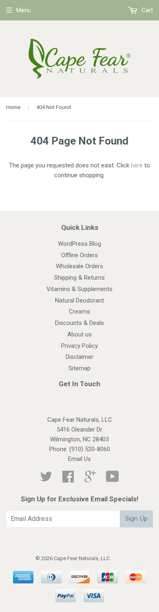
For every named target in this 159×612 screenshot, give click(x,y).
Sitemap (79, 368)
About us (79, 334)
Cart (146, 10)
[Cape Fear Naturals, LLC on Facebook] (68, 479)
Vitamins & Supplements (79, 289)
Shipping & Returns (79, 277)
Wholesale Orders (79, 266)
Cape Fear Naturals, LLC (82, 558)
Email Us (79, 459)
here (137, 165)
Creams (79, 311)
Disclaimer (79, 357)
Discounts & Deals (79, 323)
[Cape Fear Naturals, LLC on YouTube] (112, 479)
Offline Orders (79, 255)
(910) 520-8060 (89, 449)
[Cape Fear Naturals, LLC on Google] (90, 479)
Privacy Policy (79, 345)
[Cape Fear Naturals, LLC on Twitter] (46, 479)
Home (13, 107)
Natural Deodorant (79, 300)
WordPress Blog (79, 243)
